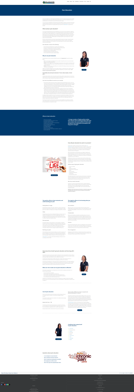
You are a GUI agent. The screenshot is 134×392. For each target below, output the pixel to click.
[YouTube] (4, 384)
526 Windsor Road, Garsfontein (34, 389)
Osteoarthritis (71, 328)
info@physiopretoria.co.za (101, 387)
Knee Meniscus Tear (100, 382)
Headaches (71, 331)
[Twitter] (3, 384)
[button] (90, 1)
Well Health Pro (66, 24)
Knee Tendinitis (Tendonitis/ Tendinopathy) (100, 380)
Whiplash (70, 339)
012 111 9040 (101, 389)
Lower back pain (71, 335)
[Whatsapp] (7, 384)
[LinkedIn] (6, 384)
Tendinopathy (71, 338)
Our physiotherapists (71, 302)
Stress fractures (100, 378)
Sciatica (70, 336)
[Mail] (9, 384)
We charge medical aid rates (34, 378)
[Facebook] (1, 384)
